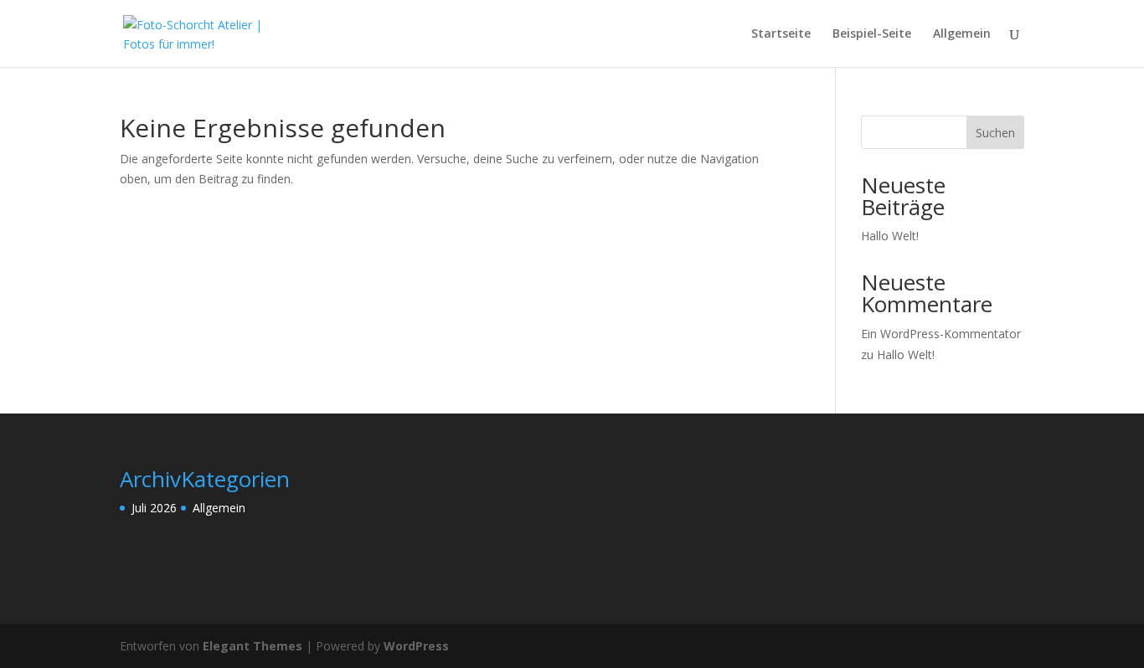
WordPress (416, 646)
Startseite (781, 34)
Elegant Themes (252, 646)
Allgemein (962, 34)
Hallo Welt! (890, 236)
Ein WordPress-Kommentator (941, 334)
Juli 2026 (154, 508)
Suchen (995, 133)
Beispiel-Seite (871, 34)
